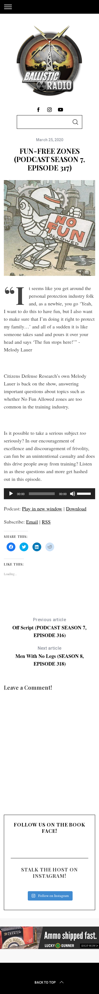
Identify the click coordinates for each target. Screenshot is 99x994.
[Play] (11, 493)
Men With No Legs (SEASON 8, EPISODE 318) (49, 656)
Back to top (45, 982)
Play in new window (42, 508)
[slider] (84, 493)
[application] (49, 493)
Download (76, 508)
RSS (46, 521)
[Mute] (72, 493)
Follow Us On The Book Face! (49, 827)
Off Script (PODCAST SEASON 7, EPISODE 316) (49, 628)
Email (32, 521)
